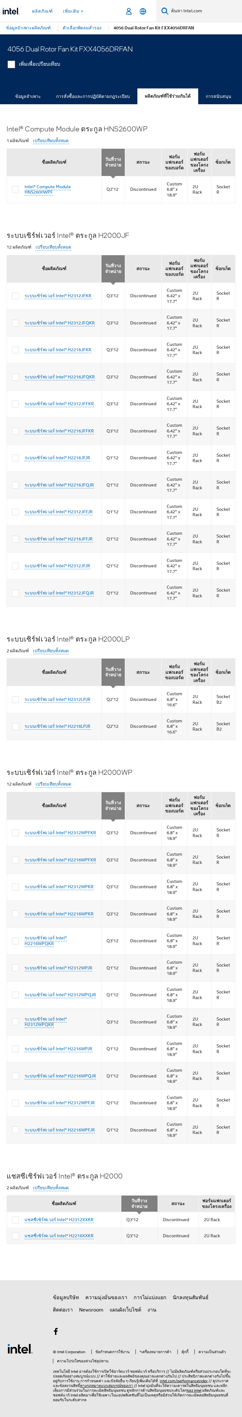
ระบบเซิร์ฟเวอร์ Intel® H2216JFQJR (59, 485)
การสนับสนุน (218, 96)
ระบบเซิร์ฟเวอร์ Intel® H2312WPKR (59, 886)
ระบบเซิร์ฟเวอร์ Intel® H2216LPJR (57, 726)
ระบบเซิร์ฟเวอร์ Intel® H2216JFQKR (60, 377)
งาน (151, 1310)
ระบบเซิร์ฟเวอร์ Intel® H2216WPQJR (60, 1076)
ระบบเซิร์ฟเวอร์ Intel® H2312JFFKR (59, 404)
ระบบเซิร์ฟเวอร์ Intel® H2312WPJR (58, 968)
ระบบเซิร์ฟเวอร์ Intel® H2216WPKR (59, 914)
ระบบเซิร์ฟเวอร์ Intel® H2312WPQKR (46, 1022)
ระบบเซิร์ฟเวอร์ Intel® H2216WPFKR (60, 860)
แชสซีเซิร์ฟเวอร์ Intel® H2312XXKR (59, 1219)
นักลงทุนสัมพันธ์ (191, 1297)
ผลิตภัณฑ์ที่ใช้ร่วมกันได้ (168, 96)
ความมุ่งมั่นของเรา (106, 1297)
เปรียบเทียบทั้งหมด (51, 140)
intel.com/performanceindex (184, 1380)
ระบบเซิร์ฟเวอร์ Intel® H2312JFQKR (60, 323)
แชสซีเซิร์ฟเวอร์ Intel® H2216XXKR (59, 1236)
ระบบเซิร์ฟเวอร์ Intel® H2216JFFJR (59, 539)
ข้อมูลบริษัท (66, 1297)
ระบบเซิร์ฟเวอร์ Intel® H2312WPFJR (60, 1103)
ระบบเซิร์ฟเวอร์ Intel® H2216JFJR (57, 458)
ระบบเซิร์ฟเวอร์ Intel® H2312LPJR (57, 699)
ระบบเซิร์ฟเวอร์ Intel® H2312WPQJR (60, 995)
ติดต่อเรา (63, 1310)
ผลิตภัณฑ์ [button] (42, 11)
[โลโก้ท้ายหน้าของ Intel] (20, 1348)
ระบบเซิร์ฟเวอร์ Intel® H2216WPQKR (46, 940)
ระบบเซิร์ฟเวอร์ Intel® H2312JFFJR (59, 512)
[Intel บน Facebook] (55, 1332)
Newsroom (91, 1310)
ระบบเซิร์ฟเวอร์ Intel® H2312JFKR (58, 295)
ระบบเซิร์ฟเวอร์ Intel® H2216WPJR (58, 1049)
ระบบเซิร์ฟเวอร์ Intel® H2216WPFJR (60, 1130)
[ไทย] (143, 11)
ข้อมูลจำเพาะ (28, 96)
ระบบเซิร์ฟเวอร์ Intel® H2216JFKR (58, 350)
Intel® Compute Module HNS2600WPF (48, 189)
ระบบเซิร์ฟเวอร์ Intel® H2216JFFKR (59, 431)
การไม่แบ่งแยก (150, 1297)
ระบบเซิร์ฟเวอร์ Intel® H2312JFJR (57, 566)
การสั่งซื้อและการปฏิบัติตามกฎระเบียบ (93, 96)
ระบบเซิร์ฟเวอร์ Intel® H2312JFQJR (59, 593)
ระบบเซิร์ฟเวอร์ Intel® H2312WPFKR (60, 832)
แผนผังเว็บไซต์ (125, 1310)
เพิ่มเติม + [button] (73, 11)
